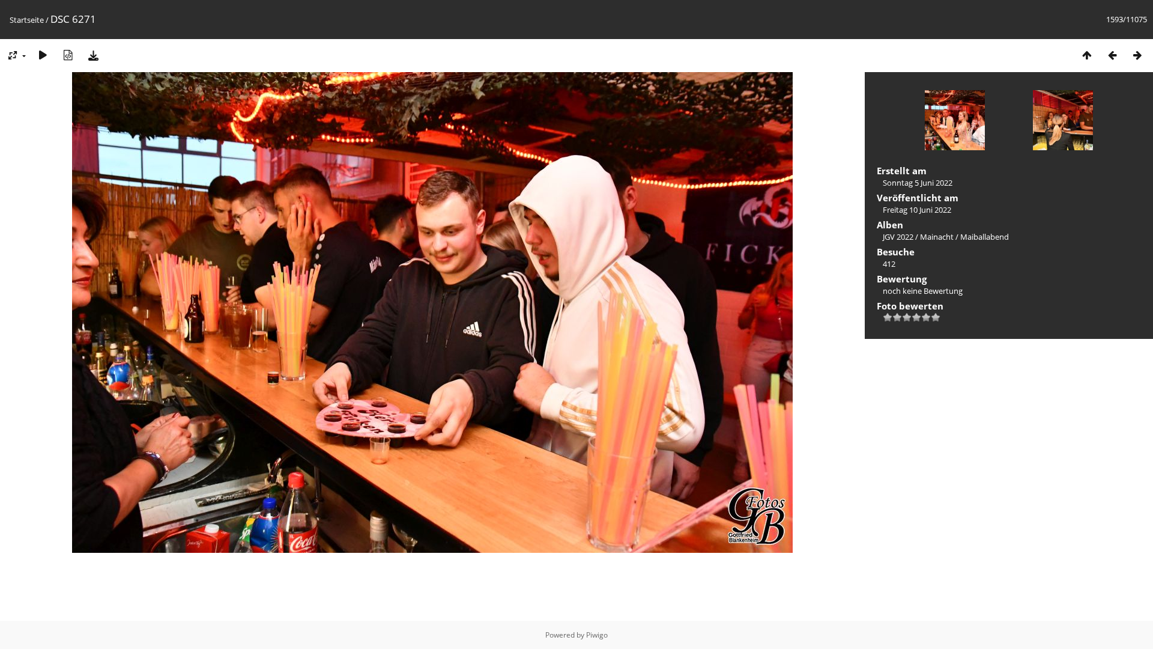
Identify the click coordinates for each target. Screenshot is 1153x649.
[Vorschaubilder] (1087, 55)
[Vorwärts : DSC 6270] (1137, 55)
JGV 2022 (898, 236)
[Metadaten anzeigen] (67, 55)
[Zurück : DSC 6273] (1112, 55)
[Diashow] (42, 55)
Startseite (27, 19)
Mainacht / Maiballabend (964, 236)
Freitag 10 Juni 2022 (917, 209)
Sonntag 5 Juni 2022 (917, 182)
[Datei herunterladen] (93, 55)
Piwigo (597, 635)
